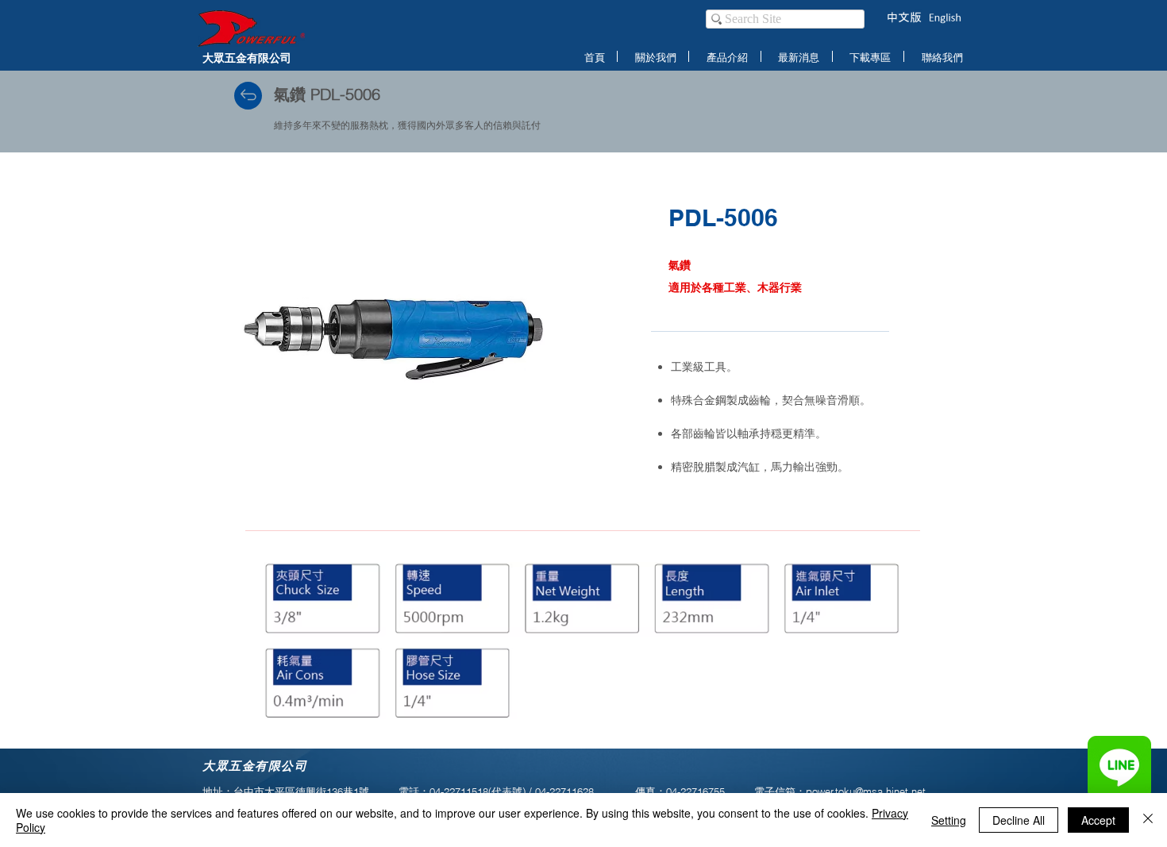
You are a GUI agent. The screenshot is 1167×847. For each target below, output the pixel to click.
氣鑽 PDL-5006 (327, 94)
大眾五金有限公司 (246, 57)
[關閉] (1147, 820)
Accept (1098, 820)
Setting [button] (948, 820)
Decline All (1018, 820)
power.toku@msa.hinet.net (866, 791)
